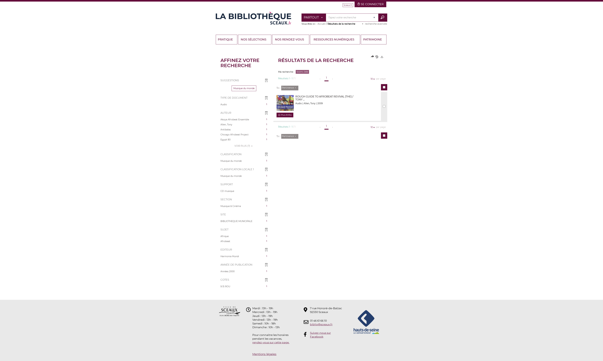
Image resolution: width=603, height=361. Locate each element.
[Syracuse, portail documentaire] (253, 18)
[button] (244, 88)
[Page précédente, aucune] (320, 79)
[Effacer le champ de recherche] (374, 17)
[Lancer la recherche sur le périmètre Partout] (382, 17)
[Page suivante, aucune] (333, 79)
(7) (242, 145)
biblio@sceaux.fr (321, 324)
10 (372, 79)
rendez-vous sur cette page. (270, 342)
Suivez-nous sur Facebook (320, 334)
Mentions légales (264, 354)
